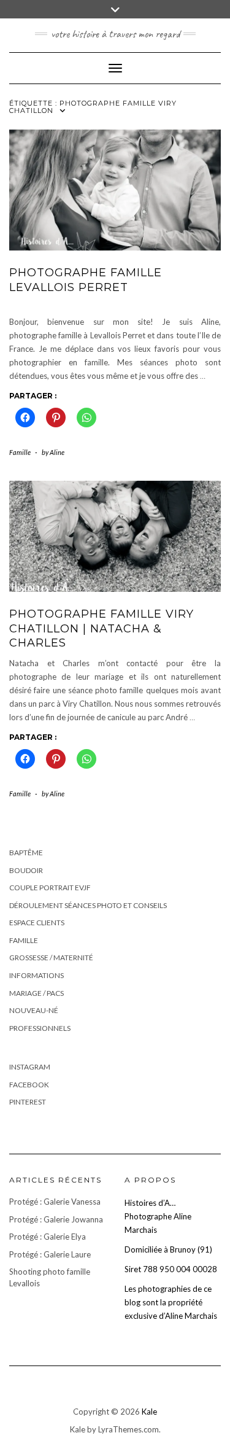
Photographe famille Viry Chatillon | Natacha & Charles (101, 628)
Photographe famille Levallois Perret (85, 279)
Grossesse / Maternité (51, 957)
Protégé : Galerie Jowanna (56, 1219)
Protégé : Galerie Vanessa (55, 1201)
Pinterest (27, 1101)
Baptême (26, 852)
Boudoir (26, 870)
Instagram (29, 1066)
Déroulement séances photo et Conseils (88, 905)
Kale (149, 1411)
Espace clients (36, 922)
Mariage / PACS (36, 993)
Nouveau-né (33, 1010)
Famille (20, 452)
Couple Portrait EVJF (50, 887)
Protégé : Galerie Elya (47, 1236)
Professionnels (40, 1028)
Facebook (29, 1084)
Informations (36, 975)
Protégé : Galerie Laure (50, 1254)
